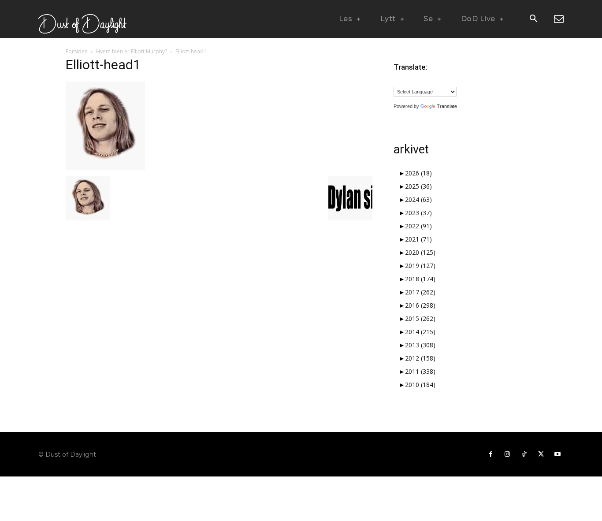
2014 (420, 331)
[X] (541, 454)
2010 (420, 384)
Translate (447, 106)
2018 (420, 279)
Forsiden (77, 51)
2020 (420, 252)
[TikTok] (524, 454)
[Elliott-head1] (105, 167)
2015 (420, 318)
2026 (418, 173)
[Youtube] (557, 454)
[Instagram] (507, 454)
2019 (420, 265)
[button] (533, 19)
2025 (418, 186)
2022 (418, 226)
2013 (420, 345)
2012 (420, 358)
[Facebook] (490, 454)
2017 (420, 292)
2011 (420, 371)
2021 (418, 239)
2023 (418, 212)
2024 (418, 199)
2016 (420, 305)
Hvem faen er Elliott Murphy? (131, 51)
